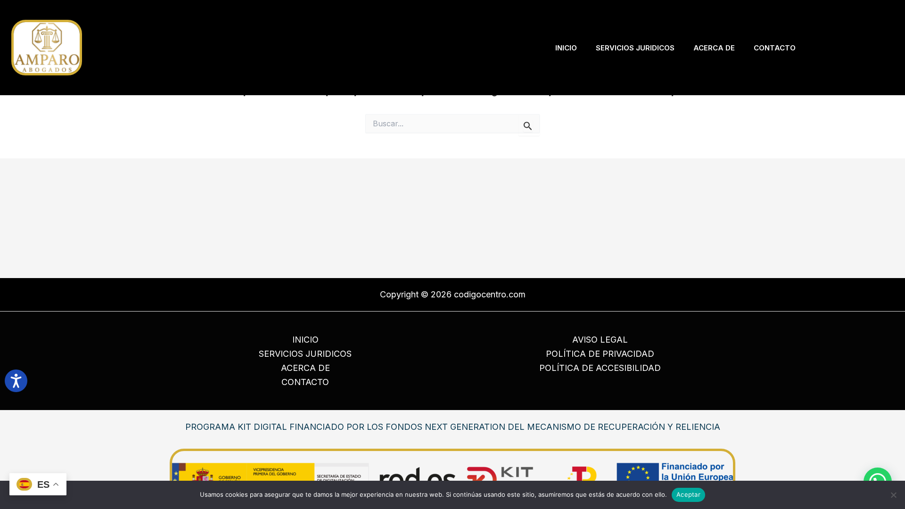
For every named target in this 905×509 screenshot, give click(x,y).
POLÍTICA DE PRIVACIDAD (600, 354)
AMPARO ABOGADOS (134, 47)
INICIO (305, 340)
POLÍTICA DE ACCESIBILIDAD (600, 368)
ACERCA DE (305, 368)
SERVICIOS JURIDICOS (305, 354)
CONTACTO (305, 382)
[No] (893, 495)
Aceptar (688, 494)
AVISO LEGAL (600, 340)
